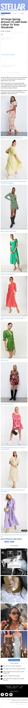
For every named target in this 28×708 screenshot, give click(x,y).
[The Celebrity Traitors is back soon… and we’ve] (14, 589)
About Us (3, 699)
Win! (20, 687)
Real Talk (16, 686)
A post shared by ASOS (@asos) (14, 72)
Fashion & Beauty (12, 687)
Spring (12, 541)
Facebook (2, 694)
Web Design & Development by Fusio (21, 704)
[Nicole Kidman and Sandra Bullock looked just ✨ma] (14, 644)
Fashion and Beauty (6, 13)
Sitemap (18, 700)
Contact (7, 699)
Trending (8, 686)
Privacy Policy (17, 699)
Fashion (7, 541)
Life (22, 686)
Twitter (6, 694)
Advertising (12, 699)
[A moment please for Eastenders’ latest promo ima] (14, 561)
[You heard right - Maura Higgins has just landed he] (14, 616)
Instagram (11, 694)
